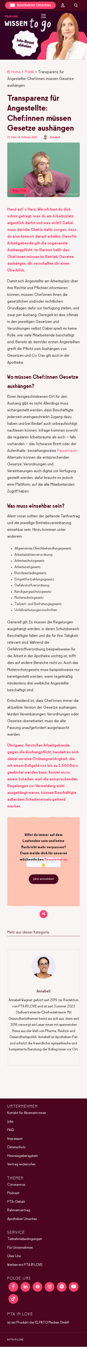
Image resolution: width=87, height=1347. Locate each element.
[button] (43, 35)
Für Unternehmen (20, 1247)
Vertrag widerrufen (21, 1164)
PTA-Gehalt (16, 1202)
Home (16, 72)
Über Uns (14, 1256)
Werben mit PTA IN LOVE (25, 1265)
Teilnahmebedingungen (24, 1239)
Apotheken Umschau (33, 5)
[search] (76, 5)
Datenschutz (16, 1147)
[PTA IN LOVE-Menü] (43, 16)
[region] (43, 35)
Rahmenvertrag (18, 1210)
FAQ (10, 1130)
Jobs (10, 1121)
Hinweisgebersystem (22, 1156)
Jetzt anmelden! (43, 879)
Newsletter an (55, 859)
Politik (29, 72)
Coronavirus (16, 1184)
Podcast (13, 1193)
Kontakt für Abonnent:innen (26, 1113)
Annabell (55, 137)
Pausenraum (67, 451)
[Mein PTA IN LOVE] (63, 5)
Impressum (15, 1138)
